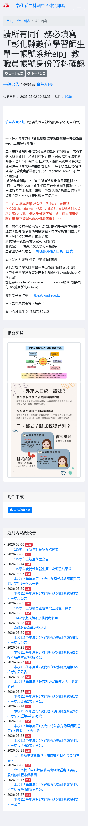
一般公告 (11, 84)
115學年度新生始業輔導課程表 (36, 549)
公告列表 (23, 21)
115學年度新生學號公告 (31, 559)
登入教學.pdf (21, 509)
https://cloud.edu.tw (46, 295)
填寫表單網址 (15, 122)
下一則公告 (37, 73)
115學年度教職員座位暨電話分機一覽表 (42, 608)
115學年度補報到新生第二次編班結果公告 (44, 569)
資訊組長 (45, 84)
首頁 (9, 21)
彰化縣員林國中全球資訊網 (40, 5)
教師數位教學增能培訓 (30, 628)
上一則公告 (15, 73)
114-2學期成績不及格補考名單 (36, 618)
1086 (68, 96)
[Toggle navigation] (79, 6)
